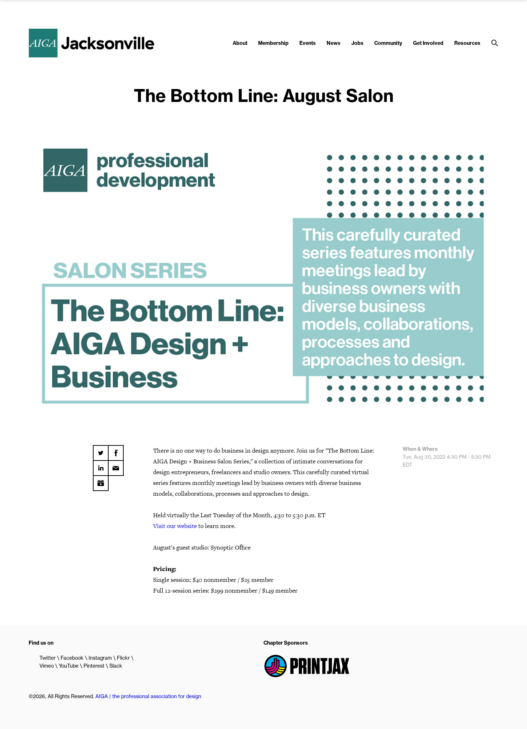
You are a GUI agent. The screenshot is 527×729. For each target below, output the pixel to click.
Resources (467, 43)
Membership (273, 43)
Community (388, 43)
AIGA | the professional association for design (148, 696)
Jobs (357, 43)
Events (307, 43)
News (334, 43)
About (240, 43)
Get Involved (428, 43)
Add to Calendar (101, 480)
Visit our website (175, 526)
